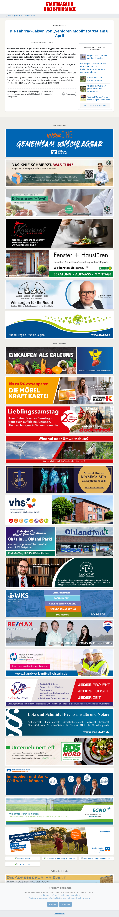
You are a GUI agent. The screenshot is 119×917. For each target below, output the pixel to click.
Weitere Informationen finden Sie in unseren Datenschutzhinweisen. (59, 898)
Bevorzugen (70, 94)
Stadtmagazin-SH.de (15, 15)
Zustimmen (65, 904)
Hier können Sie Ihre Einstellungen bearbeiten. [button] (59, 895)
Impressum (60, 913)
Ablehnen (53, 904)
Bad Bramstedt (30, 15)
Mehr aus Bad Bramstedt (95, 105)
